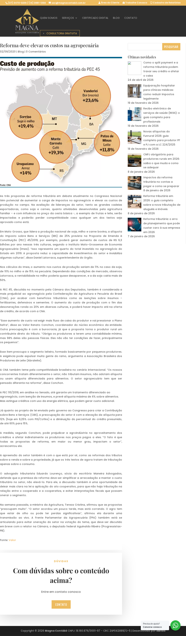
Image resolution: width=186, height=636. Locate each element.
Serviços (68, 18)
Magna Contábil (56, 631)
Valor (12, 540)
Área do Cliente (109, 3)
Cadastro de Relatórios (166, 3)
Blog (116, 18)
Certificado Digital (95, 18)
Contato (130, 18)
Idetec (160, 631)
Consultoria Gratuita (61, 33)
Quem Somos (48, 18)
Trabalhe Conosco (136, 3)
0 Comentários (36, 51)
